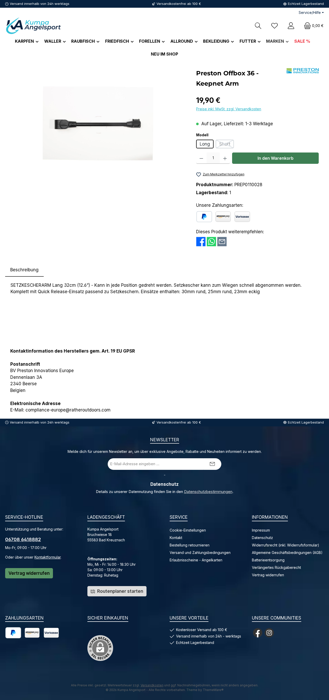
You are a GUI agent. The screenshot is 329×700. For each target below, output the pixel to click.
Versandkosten (152, 685)
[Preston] (303, 70)
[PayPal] (204, 216)
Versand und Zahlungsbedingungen (200, 552)
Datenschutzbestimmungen (208, 491)
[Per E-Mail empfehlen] (222, 241)
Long (205, 144)
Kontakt (176, 537)
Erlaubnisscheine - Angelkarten (196, 560)
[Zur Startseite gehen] (33, 25)
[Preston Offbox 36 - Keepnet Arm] (98, 123)
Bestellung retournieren (189, 545)
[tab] (24, 270)
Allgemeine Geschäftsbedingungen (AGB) (287, 552)
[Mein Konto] (291, 25)
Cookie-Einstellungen (188, 530)
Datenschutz (262, 537)
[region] (98, 123)
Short (226, 144)
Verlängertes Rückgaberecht (276, 567)
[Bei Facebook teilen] (201, 241)
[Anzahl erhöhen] (225, 158)
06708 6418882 (23, 539)
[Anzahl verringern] (201, 158)
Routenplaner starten (119, 591)
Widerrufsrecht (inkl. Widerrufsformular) (285, 545)
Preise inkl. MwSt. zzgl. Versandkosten (228, 109)
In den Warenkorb (276, 158)
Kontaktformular (47, 557)
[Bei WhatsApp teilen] (211, 241)
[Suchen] (258, 25)
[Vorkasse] (242, 216)
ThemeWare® (213, 690)
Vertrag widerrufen (29, 573)
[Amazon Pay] (223, 216)
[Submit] (212, 464)
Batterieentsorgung (268, 560)
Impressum (261, 530)
